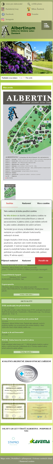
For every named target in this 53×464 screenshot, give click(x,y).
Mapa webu (5, 458)
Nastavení (26, 203)
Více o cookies (43, 203)
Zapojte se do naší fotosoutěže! (13, 332)
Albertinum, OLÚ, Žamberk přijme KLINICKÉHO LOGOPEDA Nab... (25, 278)
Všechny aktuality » (26, 352)
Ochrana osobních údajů (42, 458)
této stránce (12, 216)
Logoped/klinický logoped (11, 275)
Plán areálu (29, 78)
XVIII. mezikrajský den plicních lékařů (16, 306)
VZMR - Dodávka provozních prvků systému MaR (20, 319)
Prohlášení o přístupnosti (21, 458)
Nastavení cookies (27, 461)
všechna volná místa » (26, 294)
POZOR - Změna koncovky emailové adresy (18, 340)
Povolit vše (43, 261)
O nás (21, 78)
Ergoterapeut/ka (8, 284)
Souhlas (9, 203)
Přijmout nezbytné (9, 261)
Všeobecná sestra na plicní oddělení (14, 265)
